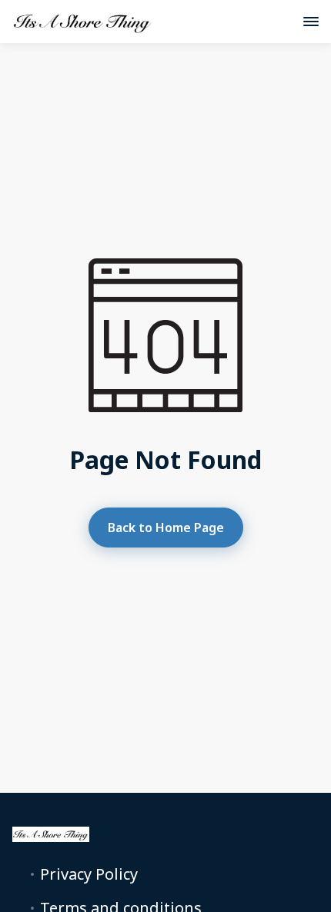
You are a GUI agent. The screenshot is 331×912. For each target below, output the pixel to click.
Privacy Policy (89, 874)
